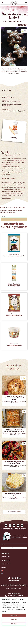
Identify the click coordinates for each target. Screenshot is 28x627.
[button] (2, 2)
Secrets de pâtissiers (14, 284)
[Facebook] (6, 525)
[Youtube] (18, 525)
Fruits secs (14, 314)
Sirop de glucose (14, 286)
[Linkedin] (14, 525)
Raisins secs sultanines (14, 315)
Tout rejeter (14, 623)
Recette (6, 9)
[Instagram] (10, 525)
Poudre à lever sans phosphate (14, 256)
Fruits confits (14, 344)
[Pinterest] (22, 525)
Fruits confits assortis (14, 345)
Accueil (2, 9)
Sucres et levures (14, 254)
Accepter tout (14, 615)
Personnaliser (14, 619)
